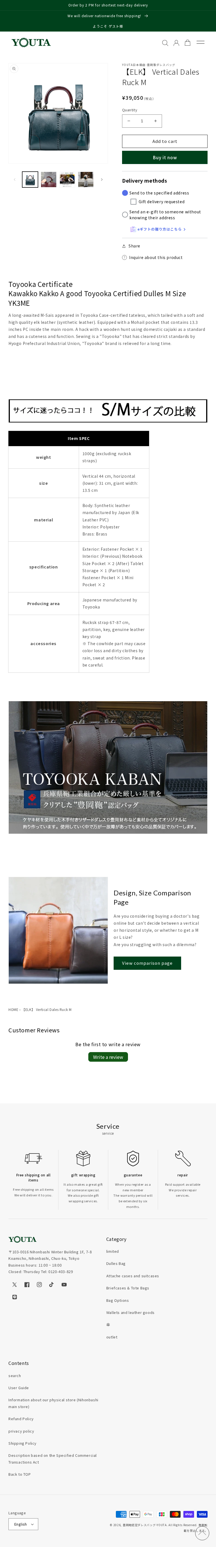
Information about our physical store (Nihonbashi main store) (53, 1403)
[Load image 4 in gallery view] (86, 179)
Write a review (108, 1057)
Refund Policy (21, 1418)
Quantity (129, 109)
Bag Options (117, 1300)
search (14, 1375)
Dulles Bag (116, 1263)
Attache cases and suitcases (132, 1275)
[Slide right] (102, 179)
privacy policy (21, 1431)
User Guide (18, 1387)
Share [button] (134, 246)
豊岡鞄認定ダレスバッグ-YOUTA (145, 1525)
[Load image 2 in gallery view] (49, 179)
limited (112, 1251)
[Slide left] (14, 179)
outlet (112, 1337)
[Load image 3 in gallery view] (67, 179)
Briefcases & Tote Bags (127, 1288)
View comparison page (147, 963)
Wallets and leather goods (130, 1312)
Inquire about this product (156, 257)
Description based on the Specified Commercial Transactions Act (52, 1458)
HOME (13, 1009)
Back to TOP (19, 1474)
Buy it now (165, 157)
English (20, 1524)
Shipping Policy (22, 1443)
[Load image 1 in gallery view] (30, 179)
